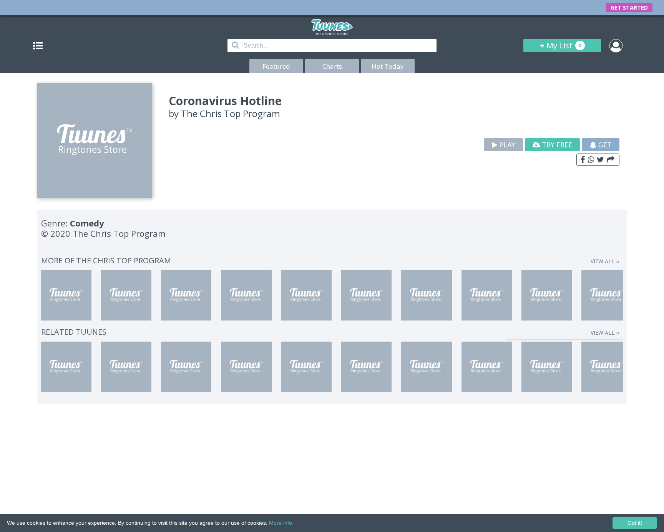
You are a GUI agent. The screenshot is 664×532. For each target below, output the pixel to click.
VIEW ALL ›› (605, 261)
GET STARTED (629, 7)
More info (280, 523)
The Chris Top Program (230, 113)
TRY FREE (556, 144)
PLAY (506, 144)
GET (604, 144)
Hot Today (388, 66)
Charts (332, 66)
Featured (276, 66)
